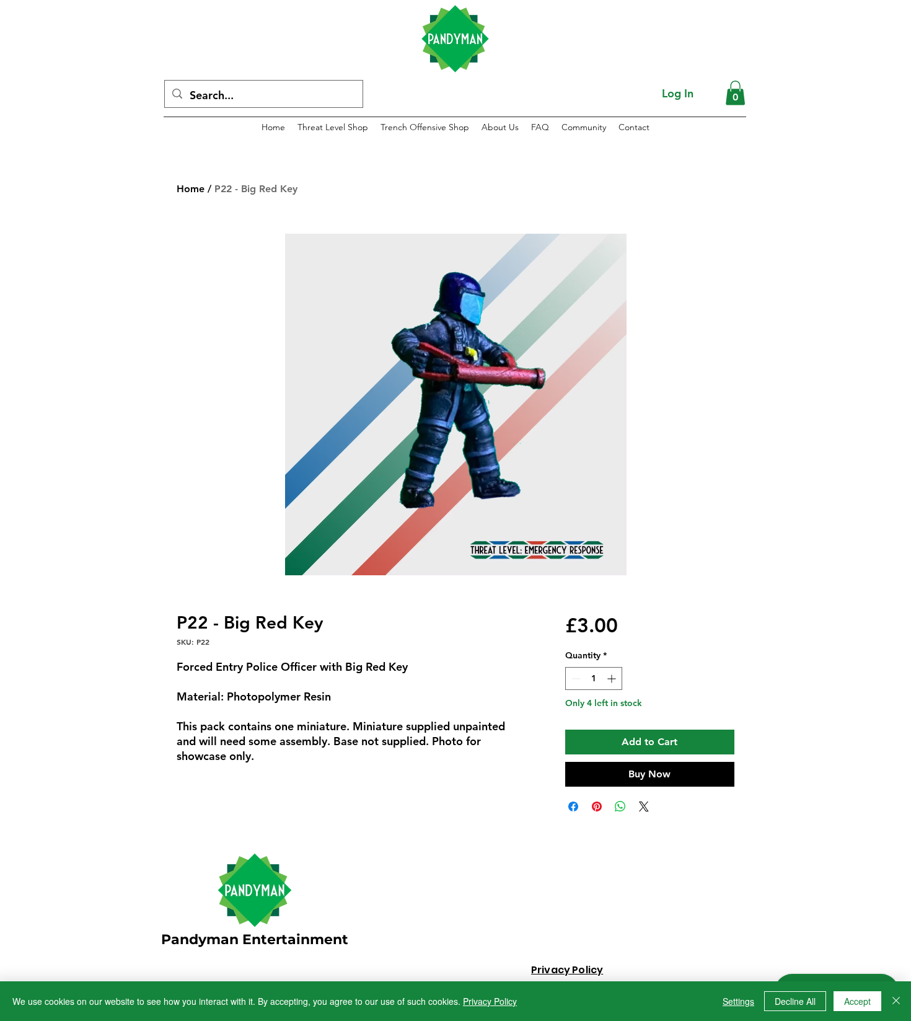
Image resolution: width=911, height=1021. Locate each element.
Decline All (795, 1001)
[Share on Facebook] (573, 806)
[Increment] (612, 678)
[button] (735, 93)
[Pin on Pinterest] (596, 806)
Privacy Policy (490, 1001)
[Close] (896, 1001)
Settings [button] (738, 1001)
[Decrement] (575, 678)
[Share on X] (643, 806)
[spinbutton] (594, 678)
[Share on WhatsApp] (620, 806)
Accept (857, 1001)
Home (191, 189)
